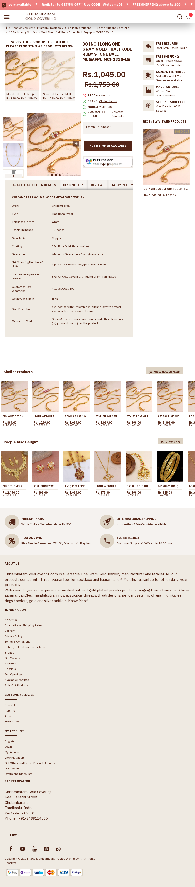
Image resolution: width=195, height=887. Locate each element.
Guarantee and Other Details (32, 185)
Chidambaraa (108, 101)
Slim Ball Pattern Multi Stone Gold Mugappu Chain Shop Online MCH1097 (58, 94)
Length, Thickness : (98, 126)
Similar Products (18, 372)
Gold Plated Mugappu (79, 28)
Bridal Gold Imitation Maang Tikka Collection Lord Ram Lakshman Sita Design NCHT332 (139, 486)
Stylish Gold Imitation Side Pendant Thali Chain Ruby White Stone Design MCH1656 (108, 416)
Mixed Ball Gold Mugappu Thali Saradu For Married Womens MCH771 (21, 94)
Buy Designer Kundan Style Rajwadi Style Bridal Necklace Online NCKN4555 (14, 486)
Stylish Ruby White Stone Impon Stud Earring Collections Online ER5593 (46, 486)
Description (73, 185)
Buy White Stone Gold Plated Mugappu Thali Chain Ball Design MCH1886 (14, 416)
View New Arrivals (167, 372)
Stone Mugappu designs (113, 28)
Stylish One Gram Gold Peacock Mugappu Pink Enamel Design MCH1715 (139, 416)
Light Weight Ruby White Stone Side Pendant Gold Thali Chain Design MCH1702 (46, 416)
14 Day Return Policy (129, 185)
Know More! (78, 601)
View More (173, 442)
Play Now (86, 543)
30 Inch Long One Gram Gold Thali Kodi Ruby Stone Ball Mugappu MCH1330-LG (166, 189)
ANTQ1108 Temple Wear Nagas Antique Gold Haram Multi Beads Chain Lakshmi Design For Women (77, 486)
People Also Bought (21, 442)
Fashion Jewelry (22, 28)
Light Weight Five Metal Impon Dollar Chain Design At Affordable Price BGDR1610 (108, 486)
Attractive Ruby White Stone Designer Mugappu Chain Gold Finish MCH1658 (170, 416)
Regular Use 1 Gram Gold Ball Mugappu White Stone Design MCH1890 (77, 416)
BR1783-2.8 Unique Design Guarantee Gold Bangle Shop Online (170, 486)
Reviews (97, 185)
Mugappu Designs (49, 28)
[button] (31, 143)
